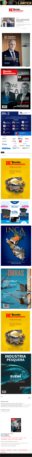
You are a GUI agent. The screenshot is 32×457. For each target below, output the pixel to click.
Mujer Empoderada (4, 439)
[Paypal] (29, 6)
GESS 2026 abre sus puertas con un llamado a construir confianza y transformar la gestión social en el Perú (15, 406)
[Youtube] (25, 6)
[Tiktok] (28, 6)
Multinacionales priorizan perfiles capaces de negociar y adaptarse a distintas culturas (12, 403)
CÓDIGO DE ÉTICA (3, 452)
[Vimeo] (27, 6)
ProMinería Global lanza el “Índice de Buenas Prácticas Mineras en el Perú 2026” (11, 405)
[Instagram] (23, 6)
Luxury (13, 439)
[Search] (30, 6)
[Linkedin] (24, 6)
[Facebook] (21, 6)
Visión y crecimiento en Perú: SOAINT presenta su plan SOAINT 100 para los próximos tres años (22, 20)
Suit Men (9, 439)
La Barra (16, 439)
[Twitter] (22, 6)
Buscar (2, 396)
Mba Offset (20, 439)
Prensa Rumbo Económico (20, 22)
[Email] (26, 6)
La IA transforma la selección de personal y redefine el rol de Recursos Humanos (11, 404)
